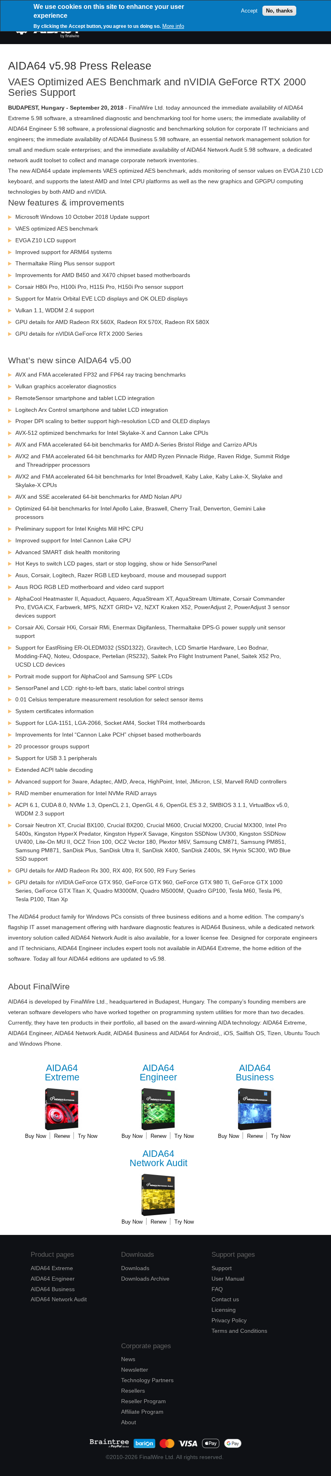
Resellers (133, 1390)
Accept (249, 11)
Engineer (158, 1072)
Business (255, 1072)
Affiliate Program (142, 1411)
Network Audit (158, 1158)
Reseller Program (143, 1401)
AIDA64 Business (53, 1289)
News (128, 1359)
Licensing (224, 1310)
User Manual (228, 1278)
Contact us (225, 1299)
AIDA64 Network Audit (59, 1299)
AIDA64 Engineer (53, 1278)
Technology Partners (147, 1380)
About (128, 1422)
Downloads (135, 1268)
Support (222, 1268)
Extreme (62, 1072)
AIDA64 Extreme (52, 1268)
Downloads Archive (145, 1278)
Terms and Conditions (239, 1331)
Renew (62, 1136)
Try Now (87, 1136)
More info (173, 26)
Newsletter (134, 1369)
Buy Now (35, 1136)
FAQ (217, 1289)
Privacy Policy (229, 1320)
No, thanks (279, 11)
